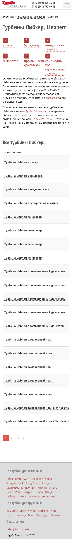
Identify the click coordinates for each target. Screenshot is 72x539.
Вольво (51, 496)
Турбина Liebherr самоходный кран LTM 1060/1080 (38, 407)
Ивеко (10, 515)
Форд (48, 479)
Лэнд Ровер (32, 483)
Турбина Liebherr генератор (23, 217)
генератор (10, 61)
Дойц (54, 511)
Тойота (22, 496)
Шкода (49, 492)
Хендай (11, 483)
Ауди (26, 479)
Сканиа (55, 515)
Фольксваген (37, 496)
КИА (20, 483)
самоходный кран (54, 63)
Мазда (46, 483)
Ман (31, 515)
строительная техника (55, 71)
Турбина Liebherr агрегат (21, 162)
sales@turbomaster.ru (20, 529)
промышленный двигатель (36, 63)
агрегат (9, 45)
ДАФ (23, 511)
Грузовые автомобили (31, 16)
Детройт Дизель (38, 511)
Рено (18, 492)
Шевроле (37, 479)
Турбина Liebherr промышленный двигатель (35, 271)
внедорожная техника (55, 47)
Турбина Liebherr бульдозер (23, 176)
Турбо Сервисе (35, 111)
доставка (51, 98)
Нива (9, 479)
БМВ (18, 479)
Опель (53, 487)
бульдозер (32, 45)
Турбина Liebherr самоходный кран (28, 339)
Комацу (21, 515)
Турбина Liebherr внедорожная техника (31, 203)
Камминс (12, 511)
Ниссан (42, 487)
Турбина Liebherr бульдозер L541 (26, 189)
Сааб (40, 492)
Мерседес (12, 487)
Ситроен (29, 492)
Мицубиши (28, 487)
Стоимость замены (44, 119)
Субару (10, 496)
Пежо (9, 492)
